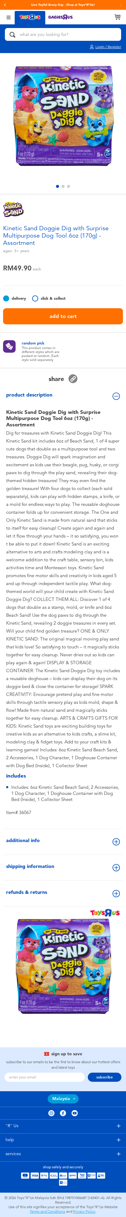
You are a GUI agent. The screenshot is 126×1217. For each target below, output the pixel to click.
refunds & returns (26, 892)
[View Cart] (117, 17)
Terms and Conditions (47, 1211)
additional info (23, 840)
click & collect (53, 298)
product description (29, 395)
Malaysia (61, 1098)
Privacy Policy (84, 1211)
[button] (4, 4)
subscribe (104, 1077)
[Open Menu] (8, 17)
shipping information (30, 866)
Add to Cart (63, 316)
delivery (19, 298)
